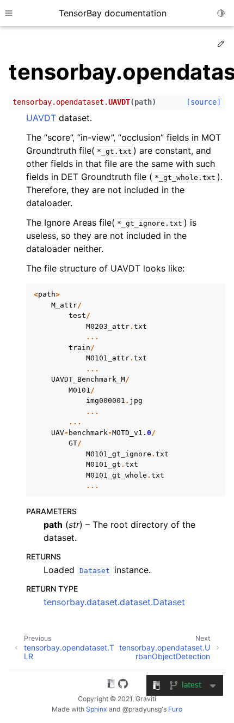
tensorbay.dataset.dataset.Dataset (114, 602)
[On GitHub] (123, 685)
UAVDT (41, 117)
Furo (175, 709)
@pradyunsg (142, 709)
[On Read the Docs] (111, 685)
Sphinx (96, 709)
